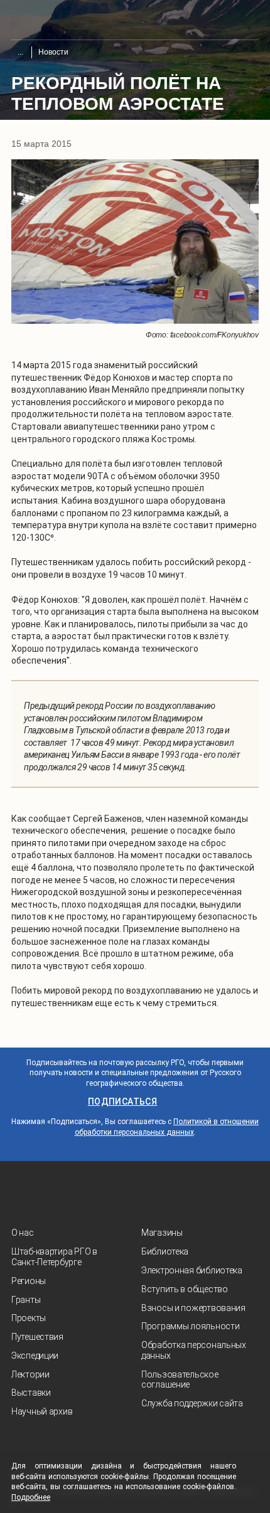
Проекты (28, 1318)
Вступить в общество (184, 1289)
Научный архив (41, 1411)
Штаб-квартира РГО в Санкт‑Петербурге (54, 1256)
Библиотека (164, 1251)
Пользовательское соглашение (180, 1379)
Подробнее (30, 1497)
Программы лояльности (190, 1326)
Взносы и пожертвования (193, 1308)
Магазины (162, 1233)
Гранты (25, 1300)
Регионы (28, 1281)
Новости (53, 52)
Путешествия (37, 1337)
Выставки (31, 1393)
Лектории (30, 1374)
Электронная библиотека (191, 1270)
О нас (22, 1233)
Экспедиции (34, 1356)
